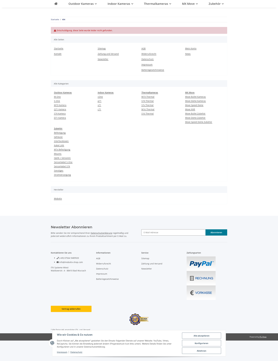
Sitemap (102, 48)
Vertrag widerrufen (71, 308)
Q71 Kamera (60, 109)
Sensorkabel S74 (62, 166)
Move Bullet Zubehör (195, 113)
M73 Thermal (147, 96)
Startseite (58, 48)
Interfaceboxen (61, 141)
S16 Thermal (147, 113)
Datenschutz (76, 352)
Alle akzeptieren (202, 335)
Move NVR (190, 109)
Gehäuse (58, 136)
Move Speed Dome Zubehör (198, 122)
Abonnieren (216, 232)
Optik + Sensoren (62, 157)
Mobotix (58, 198)
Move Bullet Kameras (195, 96)
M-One (57, 96)
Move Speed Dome (194, 105)
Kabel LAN (59, 145)
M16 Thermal (147, 109)
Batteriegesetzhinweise (152, 69)
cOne (100, 96)
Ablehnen (201, 351)
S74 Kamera (60, 113)
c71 (99, 109)
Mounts (57, 153)
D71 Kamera (60, 117)
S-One (57, 100)
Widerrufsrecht (148, 53)
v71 (99, 105)
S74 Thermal (147, 100)
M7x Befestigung (62, 149)
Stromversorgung (62, 174)
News (188, 53)
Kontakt (57, 53)
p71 (99, 100)
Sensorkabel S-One (63, 162)
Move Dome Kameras (195, 100)
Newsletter (103, 59)
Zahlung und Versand (108, 53)
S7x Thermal (147, 105)
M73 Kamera (60, 105)
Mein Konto (190, 48)
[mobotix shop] (56, 4)
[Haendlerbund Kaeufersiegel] (139, 319)
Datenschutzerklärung (101, 233)
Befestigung (60, 132)
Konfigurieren (201, 343)
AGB (143, 48)
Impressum (62, 352)
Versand (86, 329)
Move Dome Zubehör (195, 117)
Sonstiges (58, 170)
